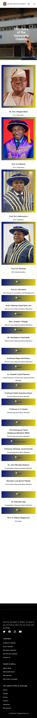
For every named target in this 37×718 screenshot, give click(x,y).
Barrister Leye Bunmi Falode (18, 481)
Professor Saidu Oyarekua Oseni (18, 393)
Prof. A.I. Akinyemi (18, 289)
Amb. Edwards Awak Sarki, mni (18, 305)
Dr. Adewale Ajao (18, 502)
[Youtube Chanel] (20, 631)
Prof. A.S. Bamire (18, 164)
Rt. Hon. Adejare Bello (18, 112)
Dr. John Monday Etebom (18, 465)
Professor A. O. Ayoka (19, 409)
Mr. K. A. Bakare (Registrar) (18, 518)
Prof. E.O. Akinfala (18, 269)
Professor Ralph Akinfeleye (18, 358)
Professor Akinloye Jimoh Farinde (18, 449)
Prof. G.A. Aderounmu (18, 216)
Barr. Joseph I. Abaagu (18, 321)
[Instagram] (15, 631)
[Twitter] (4, 631)
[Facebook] (9, 631)
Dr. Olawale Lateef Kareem (18, 374)
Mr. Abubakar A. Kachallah (18, 337)
